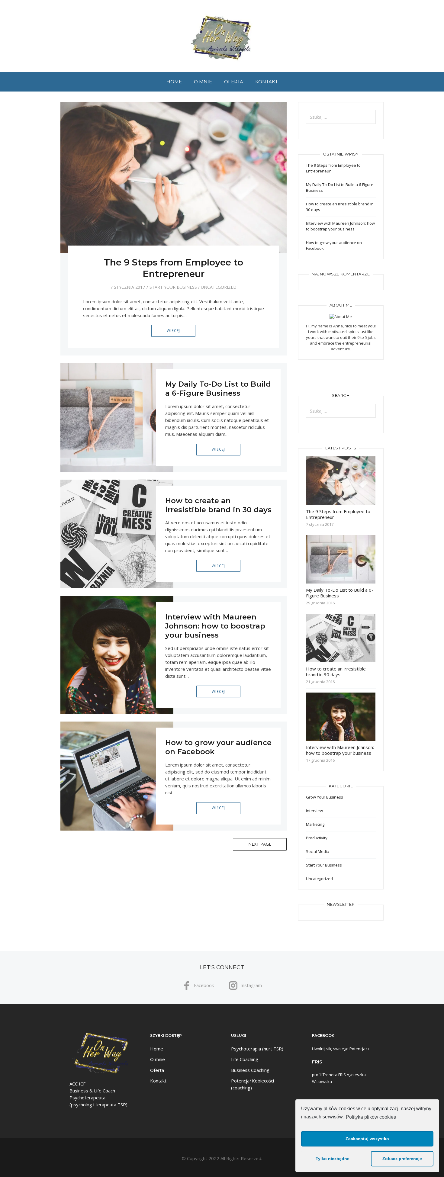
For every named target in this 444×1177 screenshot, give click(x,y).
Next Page (259, 844)
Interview (314, 810)
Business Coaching (250, 1070)
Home (174, 82)
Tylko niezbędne (332, 1158)
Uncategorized (218, 287)
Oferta (233, 82)
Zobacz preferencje (402, 1158)
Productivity (316, 838)
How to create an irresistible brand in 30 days (218, 505)
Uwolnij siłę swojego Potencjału (340, 1048)
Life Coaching (244, 1059)
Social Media (317, 851)
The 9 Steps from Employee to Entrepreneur (173, 268)
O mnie (203, 82)
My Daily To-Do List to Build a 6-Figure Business (218, 388)
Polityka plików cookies (371, 1117)
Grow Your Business (324, 797)
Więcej (173, 330)
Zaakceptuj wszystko (367, 1138)
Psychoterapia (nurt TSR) (257, 1049)
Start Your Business (173, 287)
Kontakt (266, 82)
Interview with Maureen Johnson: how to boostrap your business (215, 626)
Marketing (315, 824)
